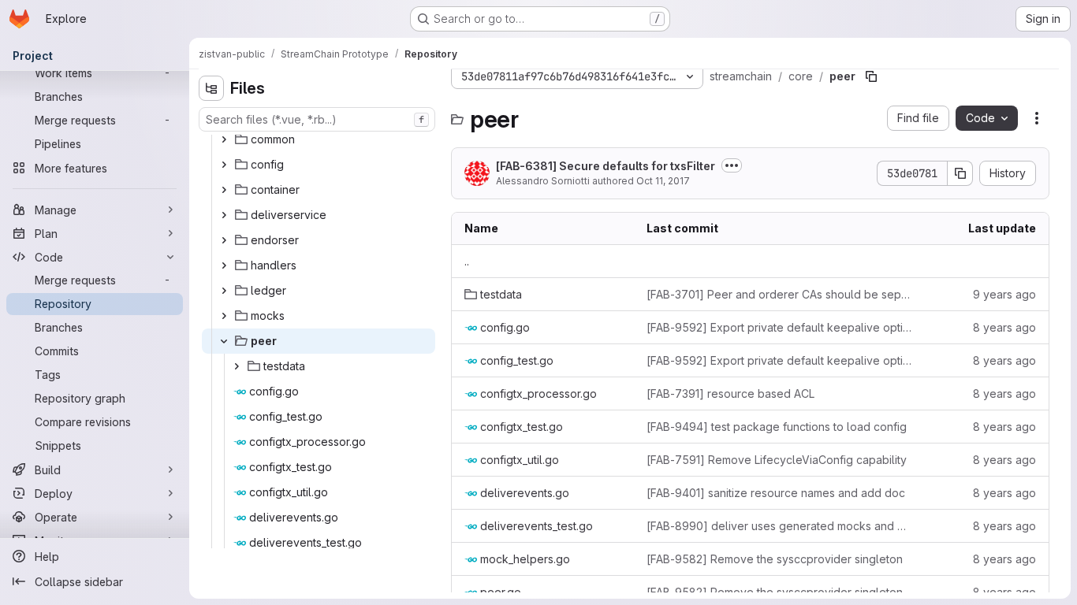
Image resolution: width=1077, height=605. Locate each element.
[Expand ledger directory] (223, 290)
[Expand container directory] (223, 189)
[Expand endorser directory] (223, 240)
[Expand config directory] (223, 164)
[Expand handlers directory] (223, 265)
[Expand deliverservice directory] (223, 215)
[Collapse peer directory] (223, 341)
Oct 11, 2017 (663, 181)
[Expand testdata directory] (236, 366)
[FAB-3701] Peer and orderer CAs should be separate (780, 294)
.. (466, 261)
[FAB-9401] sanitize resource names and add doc (776, 492)
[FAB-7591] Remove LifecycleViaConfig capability (777, 459)
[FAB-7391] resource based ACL (730, 393)
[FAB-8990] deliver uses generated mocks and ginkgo (780, 526)
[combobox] (317, 119)
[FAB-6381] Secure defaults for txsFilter (605, 166)
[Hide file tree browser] (211, 88)
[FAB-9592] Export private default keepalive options (780, 327)
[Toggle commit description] (731, 165)
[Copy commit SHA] (960, 173)
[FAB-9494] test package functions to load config (777, 426)
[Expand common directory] (223, 139)
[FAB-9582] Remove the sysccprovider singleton (775, 559)
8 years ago (1004, 327)
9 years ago (1004, 294)
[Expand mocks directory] (223, 315)
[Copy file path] (871, 76)
